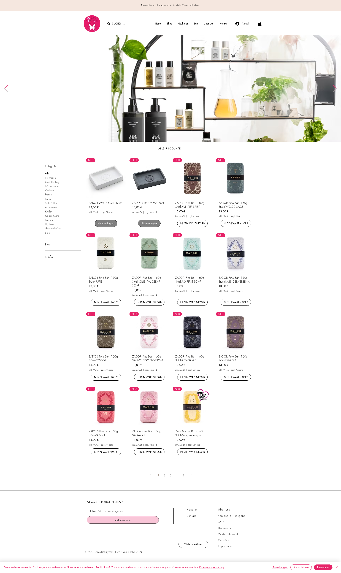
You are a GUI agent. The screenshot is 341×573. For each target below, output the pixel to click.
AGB (221, 522)
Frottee (48, 194)
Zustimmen (323, 567)
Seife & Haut (51, 203)
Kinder (48, 211)
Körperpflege (51, 186)
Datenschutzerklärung (211, 567)
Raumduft (50, 220)
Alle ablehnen (301, 567)
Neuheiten (50, 177)
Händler (191, 509)
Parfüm (48, 198)
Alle (47, 173)
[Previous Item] (6, 88)
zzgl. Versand (107, 212)
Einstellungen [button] (280, 567)
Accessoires (51, 207)
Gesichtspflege (52, 182)
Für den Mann (52, 215)
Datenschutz (226, 528)
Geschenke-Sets (53, 228)
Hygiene (49, 224)
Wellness (49, 190)
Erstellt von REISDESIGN (128, 552)
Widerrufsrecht (228, 534)
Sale (47, 232)
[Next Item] (335, 88)
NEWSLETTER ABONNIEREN (104, 502)
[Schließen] (337, 567)
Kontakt (191, 516)
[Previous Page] (150, 475)
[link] (260, 23)
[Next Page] (191, 475)
